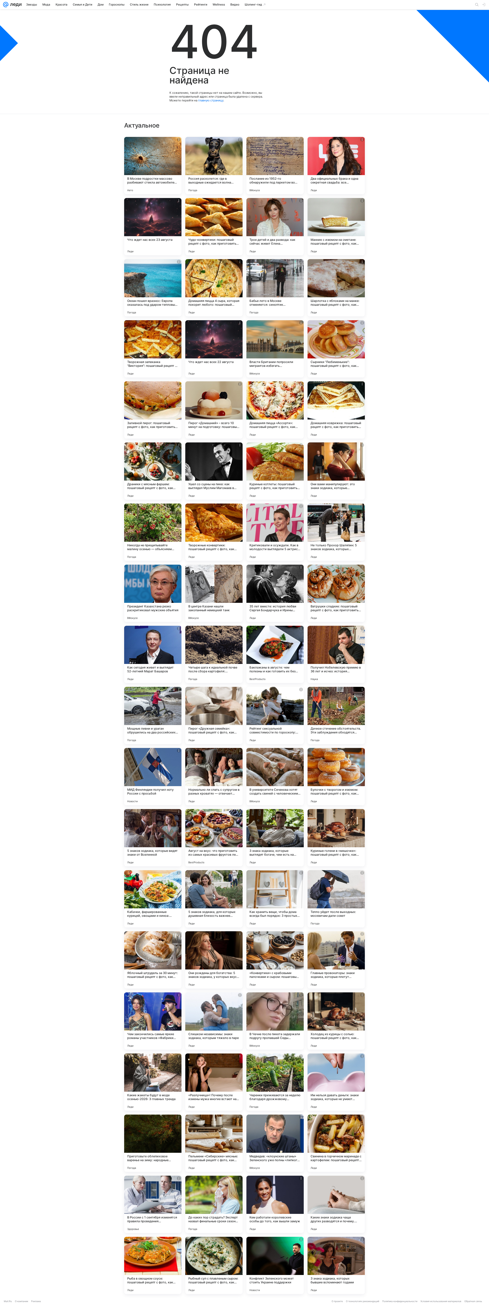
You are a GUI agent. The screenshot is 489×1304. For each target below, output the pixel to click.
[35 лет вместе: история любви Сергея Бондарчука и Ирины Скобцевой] (275, 593)
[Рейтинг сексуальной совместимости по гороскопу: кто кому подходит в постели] (275, 715)
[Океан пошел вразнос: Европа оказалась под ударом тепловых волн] (152, 287)
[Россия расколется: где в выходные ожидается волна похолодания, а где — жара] (214, 165)
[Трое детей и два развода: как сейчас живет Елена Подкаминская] (275, 226)
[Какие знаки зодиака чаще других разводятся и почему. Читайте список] (336, 1204)
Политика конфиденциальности (399, 1301)
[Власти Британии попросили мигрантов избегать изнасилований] (275, 349)
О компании (21, 1301)
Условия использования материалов (440, 1301)
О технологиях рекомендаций (362, 1301)
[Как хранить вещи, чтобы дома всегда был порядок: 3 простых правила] (275, 898)
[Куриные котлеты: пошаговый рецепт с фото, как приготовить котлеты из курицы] (275, 471)
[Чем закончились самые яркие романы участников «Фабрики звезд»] (152, 1021)
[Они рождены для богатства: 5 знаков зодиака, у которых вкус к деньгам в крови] (214, 960)
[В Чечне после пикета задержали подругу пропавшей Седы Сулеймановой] (275, 1021)
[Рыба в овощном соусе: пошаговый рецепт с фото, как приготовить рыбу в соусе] (152, 1265)
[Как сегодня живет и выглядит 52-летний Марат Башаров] (152, 654)
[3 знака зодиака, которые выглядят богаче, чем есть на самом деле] (275, 837)
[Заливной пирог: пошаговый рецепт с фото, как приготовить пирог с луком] (152, 410)
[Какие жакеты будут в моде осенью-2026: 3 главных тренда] (152, 1082)
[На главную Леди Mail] (15, 4)
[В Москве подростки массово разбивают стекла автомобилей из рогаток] (152, 165)
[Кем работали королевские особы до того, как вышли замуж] (275, 1204)
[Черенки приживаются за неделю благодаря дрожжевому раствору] (275, 1082)
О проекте (337, 1301)
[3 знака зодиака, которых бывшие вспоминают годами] (336, 1265)
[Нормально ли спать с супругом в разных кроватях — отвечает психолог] (214, 776)
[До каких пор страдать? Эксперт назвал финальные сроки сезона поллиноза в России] (214, 1204)
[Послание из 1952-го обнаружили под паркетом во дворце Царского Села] (275, 165)
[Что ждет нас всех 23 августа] (152, 226)
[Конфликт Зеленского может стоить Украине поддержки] (275, 1265)
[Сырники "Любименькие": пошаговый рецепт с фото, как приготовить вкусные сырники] (336, 349)
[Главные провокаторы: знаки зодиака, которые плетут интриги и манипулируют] (336, 960)
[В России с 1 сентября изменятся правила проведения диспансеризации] (152, 1204)
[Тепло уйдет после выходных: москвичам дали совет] (336, 898)
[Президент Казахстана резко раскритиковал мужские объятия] (152, 593)
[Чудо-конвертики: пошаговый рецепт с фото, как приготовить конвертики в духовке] (214, 226)
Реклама (36, 1301)
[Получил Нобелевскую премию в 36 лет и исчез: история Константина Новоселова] (336, 654)
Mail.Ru (8, 1301)
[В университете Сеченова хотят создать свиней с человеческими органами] (275, 776)
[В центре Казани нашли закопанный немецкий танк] (214, 593)
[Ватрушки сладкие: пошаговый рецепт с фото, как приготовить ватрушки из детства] (336, 593)
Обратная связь (473, 1301)
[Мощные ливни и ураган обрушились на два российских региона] (152, 715)
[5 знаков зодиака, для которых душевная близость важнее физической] (214, 898)
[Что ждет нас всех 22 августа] (214, 349)
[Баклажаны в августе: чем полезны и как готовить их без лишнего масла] (275, 654)
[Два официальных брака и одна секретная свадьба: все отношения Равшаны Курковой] (336, 165)
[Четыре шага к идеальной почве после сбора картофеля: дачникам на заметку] (214, 654)
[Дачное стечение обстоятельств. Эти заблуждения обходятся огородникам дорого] (336, 715)
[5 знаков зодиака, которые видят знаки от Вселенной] (152, 837)
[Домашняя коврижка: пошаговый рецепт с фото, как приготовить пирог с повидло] (336, 410)
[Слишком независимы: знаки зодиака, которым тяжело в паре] (214, 1021)
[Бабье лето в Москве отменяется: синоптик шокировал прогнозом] (275, 287)
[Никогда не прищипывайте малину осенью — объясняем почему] (152, 532)
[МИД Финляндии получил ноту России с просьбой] (152, 776)
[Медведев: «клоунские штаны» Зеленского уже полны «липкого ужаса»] (275, 1143)
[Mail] (5, 4)
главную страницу (210, 100)
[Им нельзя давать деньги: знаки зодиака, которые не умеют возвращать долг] (336, 1082)
